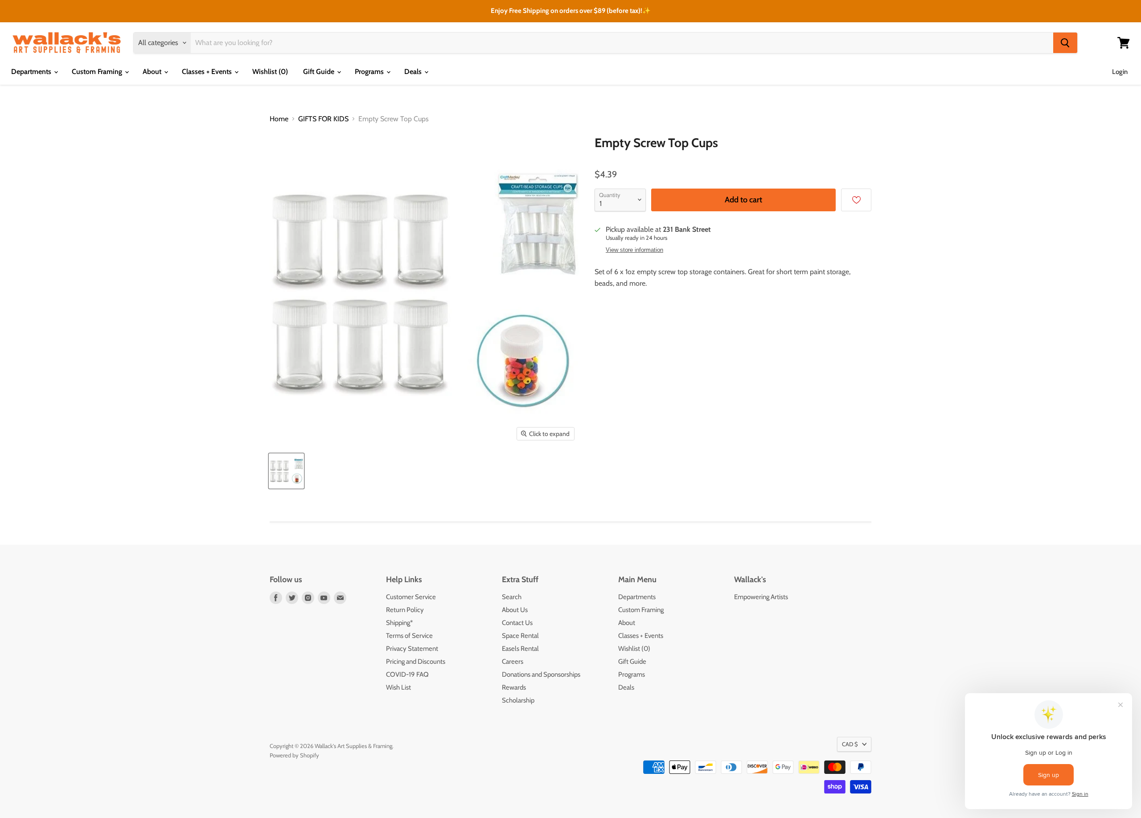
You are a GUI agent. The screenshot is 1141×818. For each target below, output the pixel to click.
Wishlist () (270, 71)
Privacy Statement (412, 649)
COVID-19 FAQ (407, 674)
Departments (32, 71)
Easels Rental (520, 649)
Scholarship (518, 700)
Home (279, 119)
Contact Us (517, 623)
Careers (512, 662)
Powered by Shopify (294, 755)
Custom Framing (98, 71)
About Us (515, 610)
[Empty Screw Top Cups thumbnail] (286, 471)
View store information (634, 250)
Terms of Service (409, 636)
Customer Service (411, 597)
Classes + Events (208, 71)
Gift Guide (319, 71)
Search (511, 597)
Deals (413, 71)
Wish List (398, 687)
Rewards (514, 687)
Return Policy (405, 610)
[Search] (1065, 43)
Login (1120, 72)
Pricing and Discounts (415, 662)
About (153, 71)
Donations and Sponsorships (541, 674)
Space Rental (520, 636)
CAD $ (850, 744)
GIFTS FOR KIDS (323, 119)
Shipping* (399, 623)
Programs (370, 71)
